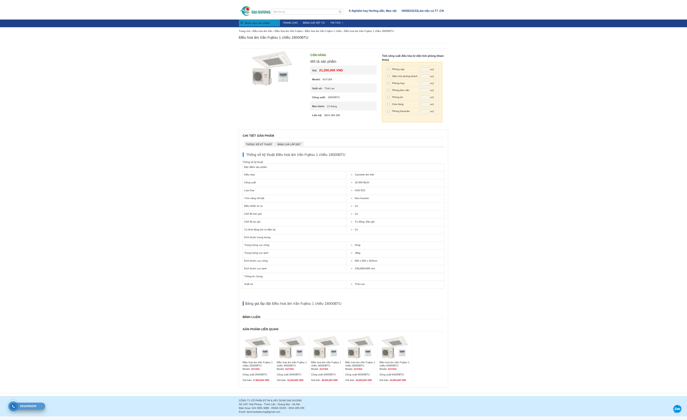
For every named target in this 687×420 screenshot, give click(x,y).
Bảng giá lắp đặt (289, 144)
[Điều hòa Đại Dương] (255, 10)
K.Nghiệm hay (372, 10)
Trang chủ (290, 22)
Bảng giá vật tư (314, 22)
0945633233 (423, 10)
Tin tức (335, 22)
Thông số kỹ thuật (259, 144)
